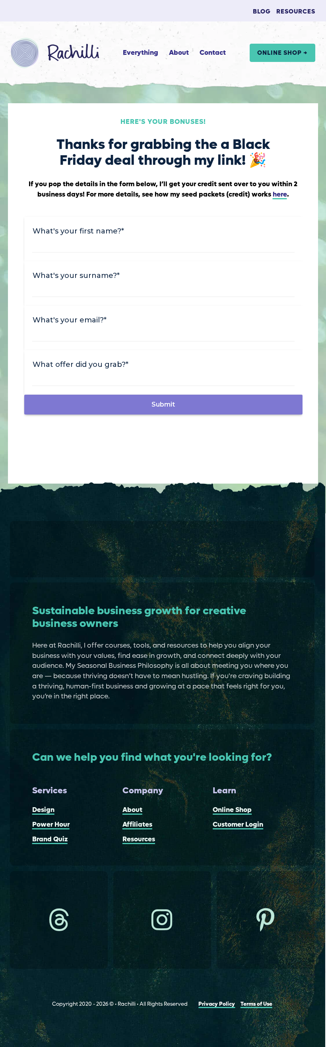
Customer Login (238, 824)
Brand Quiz (50, 839)
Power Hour (51, 824)
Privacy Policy (216, 1004)
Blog (262, 12)
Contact (213, 53)
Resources (295, 12)
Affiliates (137, 824)
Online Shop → (282, 53)
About (179, 53)
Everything (140, 53)
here (280, 194)
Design (43, 810)
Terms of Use (256, 1004)
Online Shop (232, 810)
